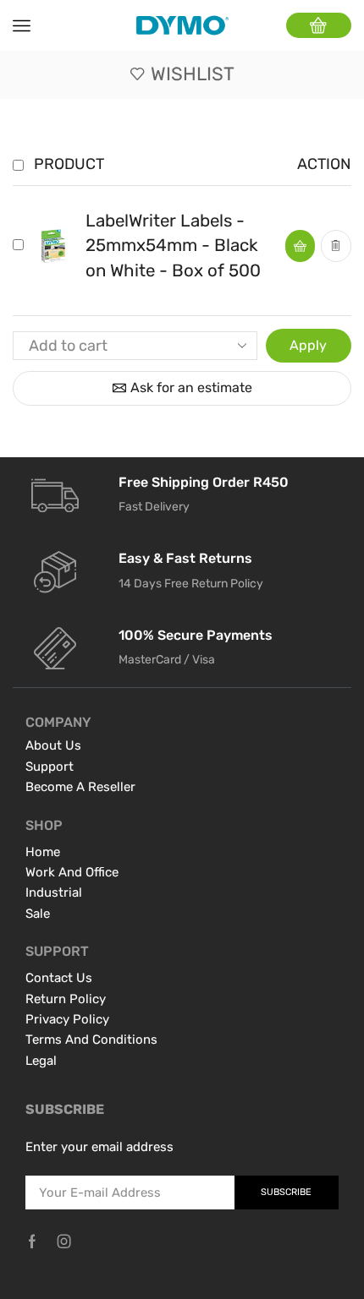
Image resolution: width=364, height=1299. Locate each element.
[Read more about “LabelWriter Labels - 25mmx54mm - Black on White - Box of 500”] (299, 246)
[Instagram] (64, 1241)
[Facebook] (32, 1241)
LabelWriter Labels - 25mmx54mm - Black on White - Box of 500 (173, 245)
